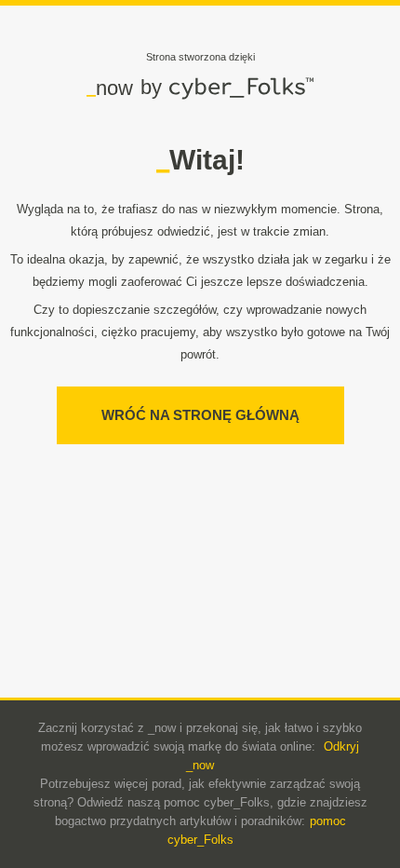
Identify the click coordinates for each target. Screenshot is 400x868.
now (110, 87)
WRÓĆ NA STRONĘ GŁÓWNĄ (200, 415)
